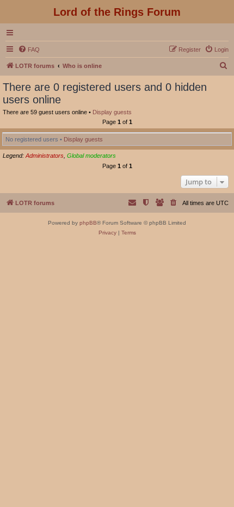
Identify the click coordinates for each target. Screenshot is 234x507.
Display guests (112, 112)
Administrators (45, 155)
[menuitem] (29, 49)
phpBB (88, 223)
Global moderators (91, 155)
